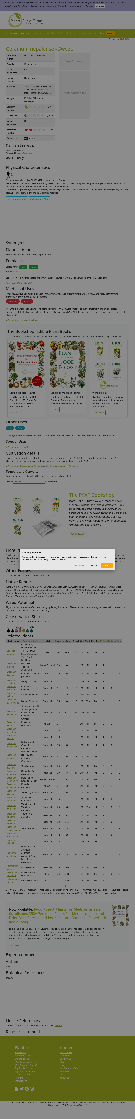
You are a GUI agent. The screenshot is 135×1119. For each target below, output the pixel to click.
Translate (27, 153)
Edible (103, 641)
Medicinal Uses (22, 1055)
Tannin (20, 428)
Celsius (9, 481)
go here (58, 1025)
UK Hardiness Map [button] (17, 199)
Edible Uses (20, 1052)
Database (37, 33)
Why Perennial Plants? (26, 1065)
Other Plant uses (23, 1058)
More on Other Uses (26, 447)
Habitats (19, 1077)
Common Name (30, 641)
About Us (64, 1077)
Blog (101, 33)
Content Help (66, 1052)
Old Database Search (70, 1068)
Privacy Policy (78, 565)
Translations (21, 1080)
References (11, 283)
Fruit (23, 267)
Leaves (33, 267)
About (61, 33)
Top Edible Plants (23, 1068)
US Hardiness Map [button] (39, 199)
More (14, 412)
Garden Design (22, 1074)
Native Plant (50, 33)
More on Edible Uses (26, 283)
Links (62, 1065)
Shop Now (99, 412)
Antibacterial (13, 301)
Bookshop (65, 1055)
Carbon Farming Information (30, 466)
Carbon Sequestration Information (62, 466)
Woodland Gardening (25, 1062)
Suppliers (92, 33)
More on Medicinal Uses (28, 320)
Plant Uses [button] (71, 33)
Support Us (65, 1058)
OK (106, 565)
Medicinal (111, 641)
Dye (10, 428)
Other (119, 641)
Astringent (27, 301)
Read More (16, 945)
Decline (93, 565)
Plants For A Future (17, 33)
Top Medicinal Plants (25, 1071)
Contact (64, 1074)
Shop (83, 33)
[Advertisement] (120, 97)
